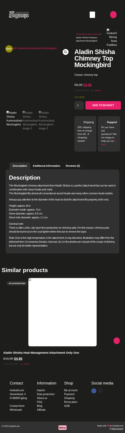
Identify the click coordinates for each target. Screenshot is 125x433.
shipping (98, 90)
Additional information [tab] (46, 165)
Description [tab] (20, 165)
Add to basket (103, 105)
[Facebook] (93, 390)
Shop (85, 34)
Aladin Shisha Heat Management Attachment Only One (41, 352)
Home (78, 34)
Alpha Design (117, 429)
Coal (23, 283)
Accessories (94, 34)
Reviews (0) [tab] (73, 165)
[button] (92, 15)
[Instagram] (100, 390)
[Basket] (113, 14)
